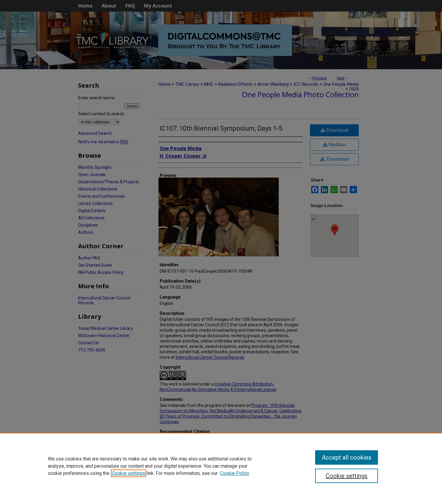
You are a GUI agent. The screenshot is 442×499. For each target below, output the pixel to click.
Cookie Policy (234, 473)
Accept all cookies (346, 457)
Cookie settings (128, 473)
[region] (221, 466)
